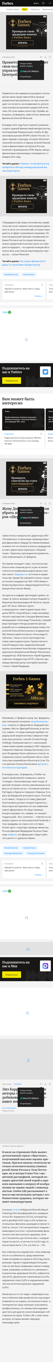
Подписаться (11, 380)
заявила (12, 834)
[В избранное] (50, 57)
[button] (50, 3)
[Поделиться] (45, 57)
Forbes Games (16, 9)
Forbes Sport (9, 434)
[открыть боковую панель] (43, 3)
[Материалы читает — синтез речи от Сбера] (41, 57)
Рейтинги (35, 9)
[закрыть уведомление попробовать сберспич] (41, 65)
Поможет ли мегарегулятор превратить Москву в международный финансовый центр (25, 167)
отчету (16, 1207)
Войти (36, 3)
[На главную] (7, 3)
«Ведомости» (21, 574)
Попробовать (25, 76)
